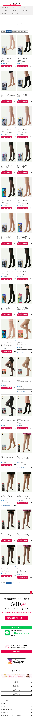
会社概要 (3, 703)
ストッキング (5, 7)
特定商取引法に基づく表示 (7, 709)
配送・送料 (16, 686)
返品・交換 (16, 690)
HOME (2, 19)
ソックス (5, 10)
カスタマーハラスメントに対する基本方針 (11, 715)
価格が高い (20, 31)
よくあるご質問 (4, 700)
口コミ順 (25, 31)
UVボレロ (25, 10)
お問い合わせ (4, 706)
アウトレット (15, 13)
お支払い (16, 682)
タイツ (15, 7)
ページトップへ (31, 592)
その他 (25, 13)
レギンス (25, 7)
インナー (15, 10)
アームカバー (5, 13)
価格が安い (14, 31)
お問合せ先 (16, 694)
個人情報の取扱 (4, 712)
